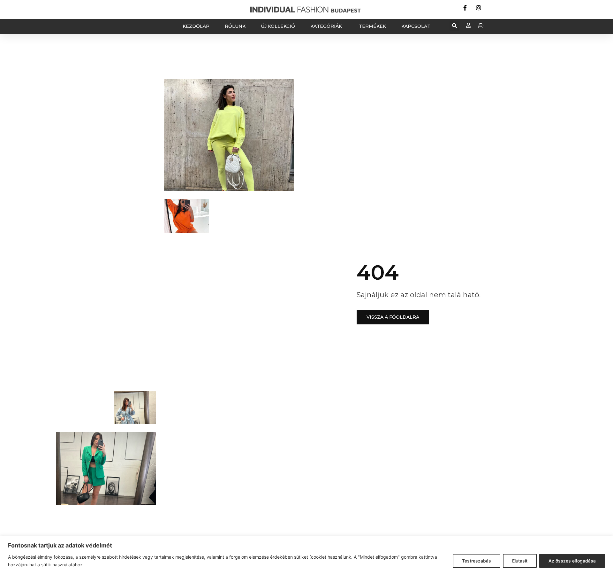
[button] (454, 26)
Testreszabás (476, 560)
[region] (306, 555)
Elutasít (519, 560)
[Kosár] (480, 25)
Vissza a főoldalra (393, 317)
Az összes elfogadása (572, 560)
